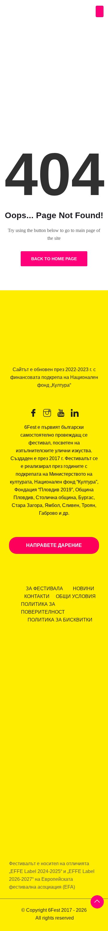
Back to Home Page (54, 258)
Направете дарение (54, 545)
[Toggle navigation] (100, 11)
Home (13, 90)
